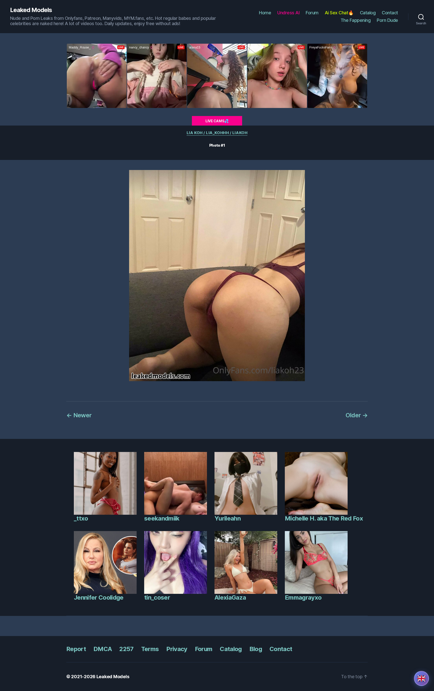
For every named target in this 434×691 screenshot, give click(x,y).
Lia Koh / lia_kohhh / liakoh (217, 133)
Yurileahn (227, 518)
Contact (390, 12)
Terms (150, 649)
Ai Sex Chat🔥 (339, 12)
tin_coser (157, 597)
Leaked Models (31, 10)
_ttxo (81, 518)
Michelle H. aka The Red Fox (324, 518)
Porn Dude (387, 20)
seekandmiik (162, 518)
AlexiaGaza (230, 597)
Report (76, 649)
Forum (312, 12)
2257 (126, 649)
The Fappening (356, 20)
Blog (255, 649)
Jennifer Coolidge (99, 597)
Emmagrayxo (303, 597)
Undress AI (288, 12)
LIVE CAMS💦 (217, 121)
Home (265, 12)
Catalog (368, 12)
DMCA (102, 649)
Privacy (176, 649)
